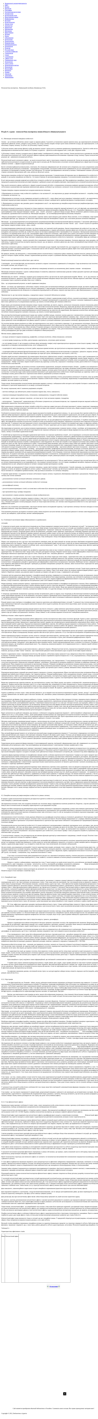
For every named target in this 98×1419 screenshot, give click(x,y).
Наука (7, 36)
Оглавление (54, 1286)
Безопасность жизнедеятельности (16, 3)
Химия (7, 72)
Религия (7, 48)
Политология (9, 41)
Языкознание (9, 77)
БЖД (6, 5)
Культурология (10, 22)
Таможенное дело (10, 60)
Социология (9, 53)
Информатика (9, 19)
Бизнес (7, 7)
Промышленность (11, 44)
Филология (8, 67)
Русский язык (9, 50)
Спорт (7, 55)
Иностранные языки (11, 17)
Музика (7, 34)
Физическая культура (12, 65)
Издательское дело (11, 15)
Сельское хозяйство (11, 51)
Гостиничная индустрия (13, 12)
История (7, 20)
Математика (9, 29)
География (8, 10)
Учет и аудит (9, 63)
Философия (8, 69)
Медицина (8, 31)
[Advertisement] (29, 109)
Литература (8, 26)
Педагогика (9, 39)
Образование (9, 38)
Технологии (9, 62)
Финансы (8, 70)
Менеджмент (9, 32)
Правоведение (9, 43)
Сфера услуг (9, 58)
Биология (8, 8)
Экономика (8, 75)
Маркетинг (8, 27)
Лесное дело (9, 24)
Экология (8, 74)
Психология (9, 46)
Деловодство (9, 14)
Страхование (9, 56)
